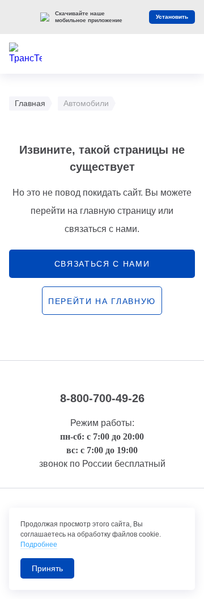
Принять (47, 568)
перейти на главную (102, 301)
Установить (172, 17)
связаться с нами (102, 263)
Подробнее (38, 545)
